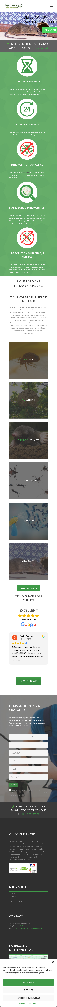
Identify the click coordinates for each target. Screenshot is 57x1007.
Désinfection (28, 521)
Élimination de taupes (28, 440)
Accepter (28, 982)
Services (13, 896)
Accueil (13, 893)
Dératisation (28, 561)
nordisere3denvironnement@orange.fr (28, 928)
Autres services (27, 588)
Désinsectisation (28, 480)
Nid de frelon (28, 400)
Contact (13, 899)
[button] (52, 962)
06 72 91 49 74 (39, 48)
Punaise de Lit (28, 360)
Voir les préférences (28, 998)
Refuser (28, 990)
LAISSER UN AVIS (28, 681)
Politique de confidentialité (28, 1003)
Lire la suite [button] (16, 660)
